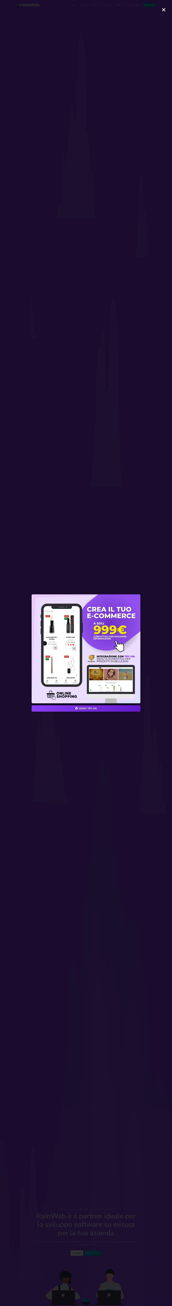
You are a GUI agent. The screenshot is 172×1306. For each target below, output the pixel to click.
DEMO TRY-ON (87, 708)
